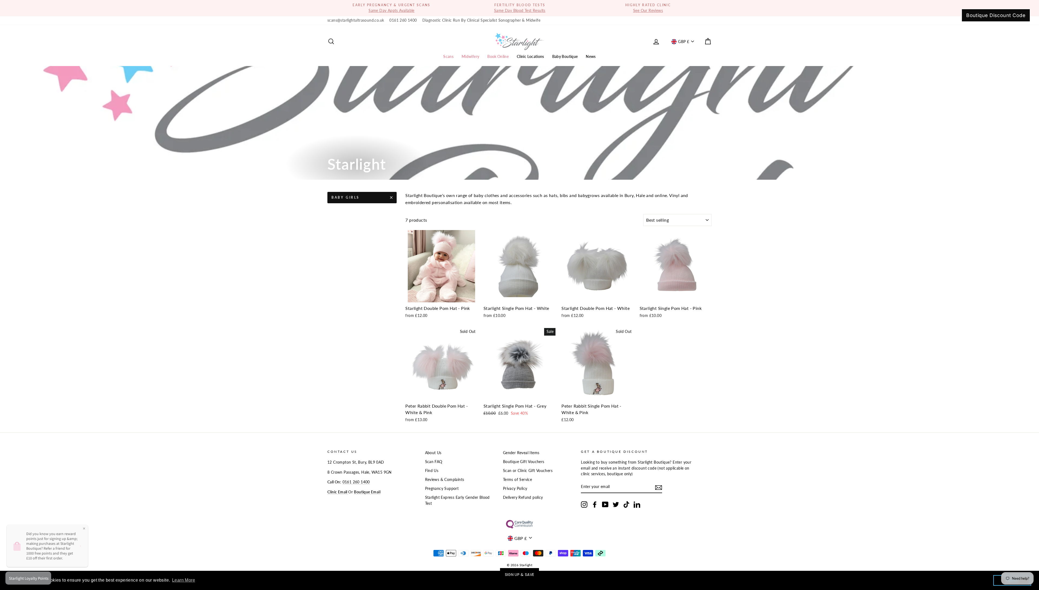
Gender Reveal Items (521, 453)
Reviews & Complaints (444, 479)
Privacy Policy (515, 488)
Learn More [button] (183, 580)
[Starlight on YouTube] (605, 504)
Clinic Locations (530, 56)
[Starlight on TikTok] (626, 504)
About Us (433, 453)
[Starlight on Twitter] (616, 504)
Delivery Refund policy (523, 497)
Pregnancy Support (442, 488)
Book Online (498, 56)
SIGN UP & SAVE (519, 574)
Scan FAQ (433, 462)
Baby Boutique (565, 56)
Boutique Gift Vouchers (523, 462)
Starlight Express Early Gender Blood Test (457, 500)
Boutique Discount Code (995, 15)
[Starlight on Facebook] (594, 504)
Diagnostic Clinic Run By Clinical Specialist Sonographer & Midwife (481, 20)
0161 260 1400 (403, 20)
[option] (391, 8)
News (591, 56)
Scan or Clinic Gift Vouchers (528, 470)
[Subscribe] (658, 487)
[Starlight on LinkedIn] (637, 504)
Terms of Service (517, 479)
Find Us (432, 470)
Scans (448, 56)
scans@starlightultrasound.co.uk (355, 20)
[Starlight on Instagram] (584, 504)
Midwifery (470, 56)
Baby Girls (345, 197)
